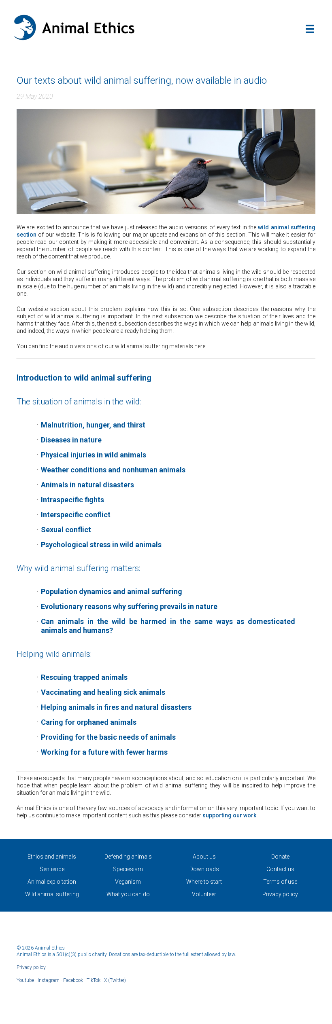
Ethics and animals (52, 856)
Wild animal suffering (52, 894)
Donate (280, 856)
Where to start (204, 881)
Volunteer (204, 894)
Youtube (25, 980)
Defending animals (128, 856)
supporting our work (229, 815)
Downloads (204, 869)
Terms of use (280, 881)
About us (204, 856)
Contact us (280, 869)
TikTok (93, 980)
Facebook (73, 980)
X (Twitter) (115, 980)
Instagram (49, 980)
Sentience (52, 869)
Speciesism (128, 869)
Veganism (128, 881)
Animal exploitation (52, 881)
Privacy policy (280, 894)
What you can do (128, 894)
